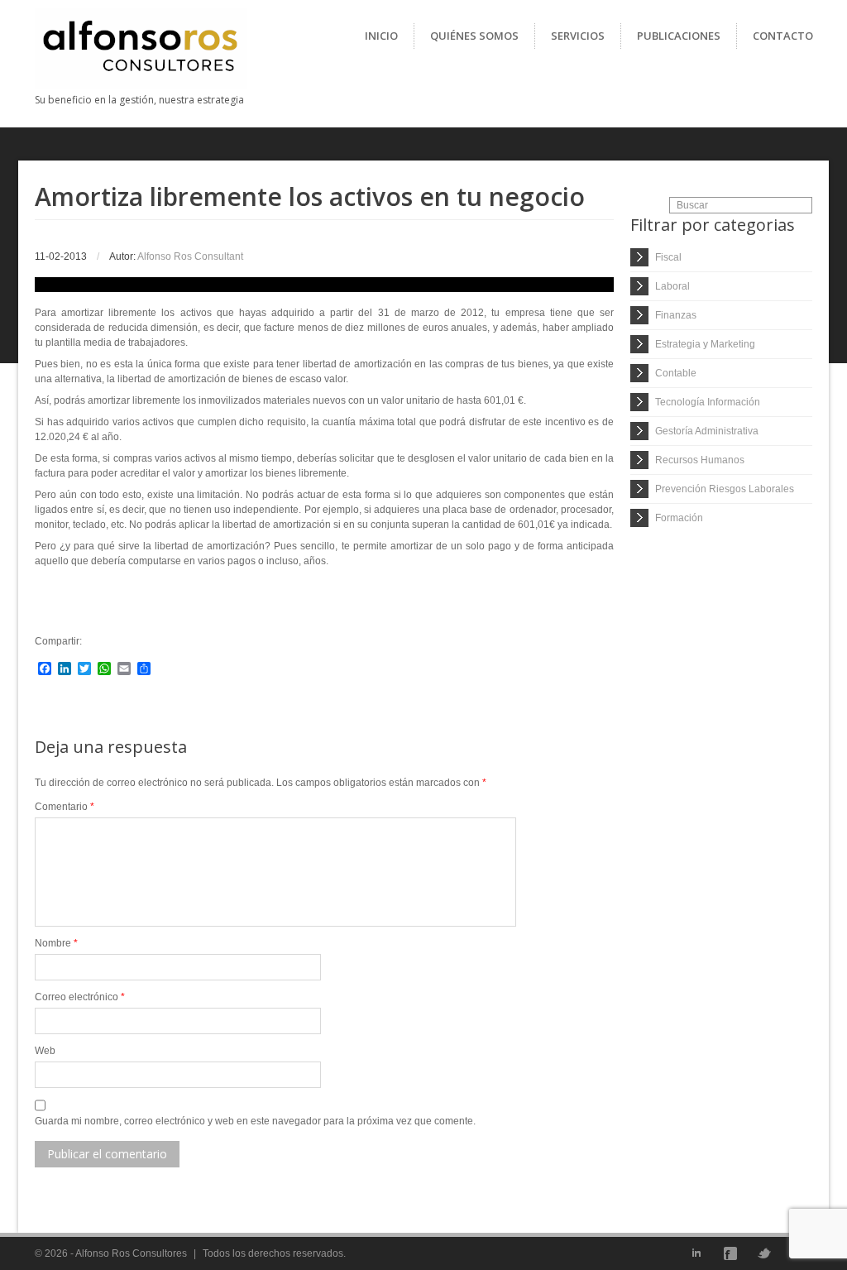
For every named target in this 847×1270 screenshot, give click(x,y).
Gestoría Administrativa (706, 431)
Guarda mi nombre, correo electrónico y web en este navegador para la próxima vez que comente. (255, 1121)
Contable (675, 373)
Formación (679, 518)
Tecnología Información (707, 402)
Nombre (56, 943)
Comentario (64, 806)
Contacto (783, 35)
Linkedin (696, 1253)
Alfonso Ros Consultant (190, 256)
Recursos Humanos (699, 460)
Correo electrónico (80, 997)
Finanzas (675, 315)
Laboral (672, 286)
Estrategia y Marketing (705, 344)
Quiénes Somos (474, 35)
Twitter (764, 1253)
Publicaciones (678, 35)
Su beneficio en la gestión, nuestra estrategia (139, 100)
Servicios (578, 35)
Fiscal (668, 257)
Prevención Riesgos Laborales (724, 489)
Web (45, 1051)
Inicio (381, 35)
